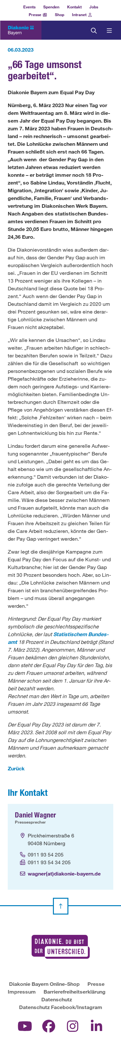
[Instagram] (73, 1026)
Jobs (93, 6)
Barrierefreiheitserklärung (75, 991)
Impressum (22, 991)
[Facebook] (49, 1026)
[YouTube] (25, 1026)
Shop (59, 14)
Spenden (51, 6)
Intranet (79, 14)
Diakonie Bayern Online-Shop (44, 984)
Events (29, 6)
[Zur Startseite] (21, 30)
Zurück (16, 768)
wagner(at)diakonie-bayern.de (64, 873)
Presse (35, 14)
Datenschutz (56, 999)
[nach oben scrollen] (60, 906)
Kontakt (74, 6)
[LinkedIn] (96, 1026)
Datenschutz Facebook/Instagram (60, 1007)
